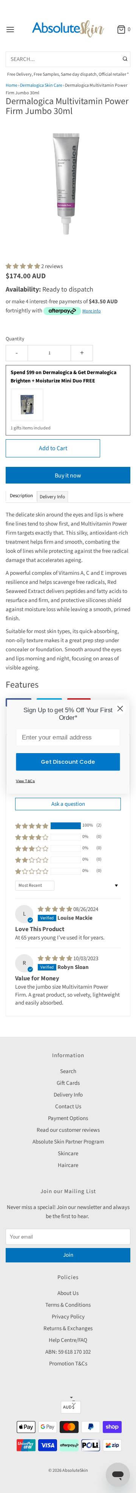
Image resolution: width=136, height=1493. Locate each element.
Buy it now (68, 475)
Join (68, 1255)
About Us (68, 1293)
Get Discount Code (68, 762)
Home (11, 85)
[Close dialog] (120, 708)
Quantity (15, 338)
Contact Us (68, 1107)
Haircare (68, 1165)
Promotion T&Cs (68, 1364)
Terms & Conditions (68, 1305)
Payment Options (68, 1118)
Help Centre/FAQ (68, 1340)
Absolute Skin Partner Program (68, 1142)
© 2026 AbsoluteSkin (68, 1470)
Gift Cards (68, 1083)
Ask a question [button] (68, 804)
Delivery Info (68, 1095)
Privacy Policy (68, 1317)
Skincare (68, 1154)
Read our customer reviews (68, 1130)
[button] (68, 191)
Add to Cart (53, 448)
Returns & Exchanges (68, 1328)
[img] (55, 909)
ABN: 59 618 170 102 (68, 1352)
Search (68, 1071)
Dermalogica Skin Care (41, 85)
